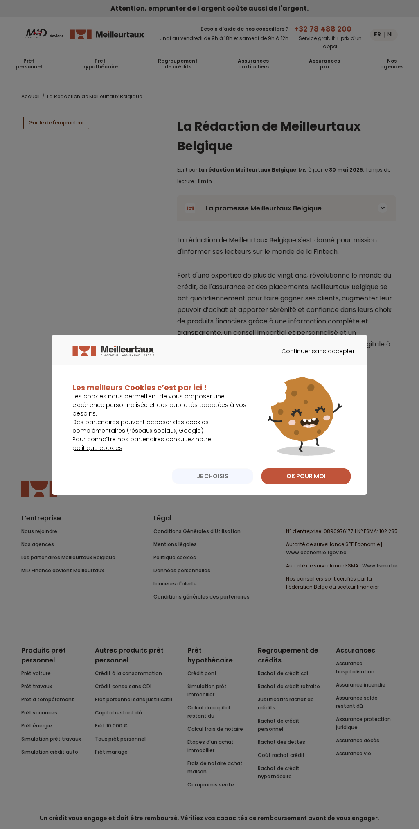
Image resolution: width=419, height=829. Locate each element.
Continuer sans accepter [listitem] (314, 359)
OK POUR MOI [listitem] (306, 476)
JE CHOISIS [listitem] (212, 476)
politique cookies (97, 448)
